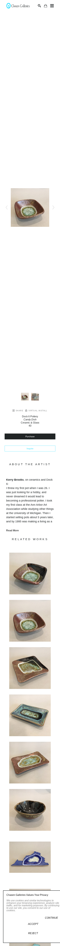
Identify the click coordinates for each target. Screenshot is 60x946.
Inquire (30, 448)
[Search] (39, 5)
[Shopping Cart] (45, 6)
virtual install (37, 411)
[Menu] (52, 5)
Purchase (30, 436)
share (19, 411)
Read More (12, 530)
